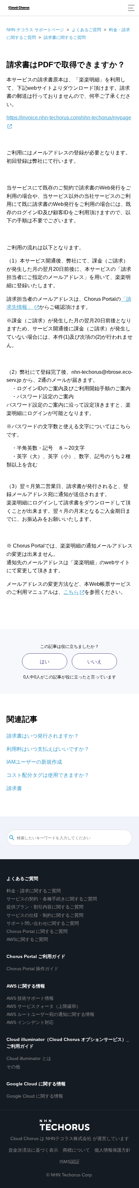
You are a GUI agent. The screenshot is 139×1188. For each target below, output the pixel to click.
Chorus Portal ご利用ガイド (35, 956)
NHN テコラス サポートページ (35, 29)
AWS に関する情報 (25, 986)
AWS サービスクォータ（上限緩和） (43, 1006)
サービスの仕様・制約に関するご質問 (44, 915)
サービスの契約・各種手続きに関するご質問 (51, 898)
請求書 (14, 788)
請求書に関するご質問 (65, 37)
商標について (76, 1150)
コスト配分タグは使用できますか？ (47, 775)
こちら (71, 592)
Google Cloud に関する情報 (36, 1083)
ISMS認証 (69, 1161)
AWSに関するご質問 (27, 939)
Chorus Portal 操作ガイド (32, 968)
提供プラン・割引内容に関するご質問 (44, 906)
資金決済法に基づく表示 (33, 1150)
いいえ (94, 661)
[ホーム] (18, 8)
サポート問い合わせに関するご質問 (42, 923)
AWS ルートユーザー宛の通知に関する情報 (50, 1014)
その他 (13, 1066)
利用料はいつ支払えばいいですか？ (47, 749)
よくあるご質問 (86, 29)
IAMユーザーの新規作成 (34, 762)
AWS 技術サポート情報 (30, 998)
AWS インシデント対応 (30, 1022)
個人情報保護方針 (112, 1150)
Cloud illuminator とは (28, 1058)
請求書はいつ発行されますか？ (42, 736)
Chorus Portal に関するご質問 (37, 931)
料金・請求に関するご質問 (33, 890)
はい (44, 661)
